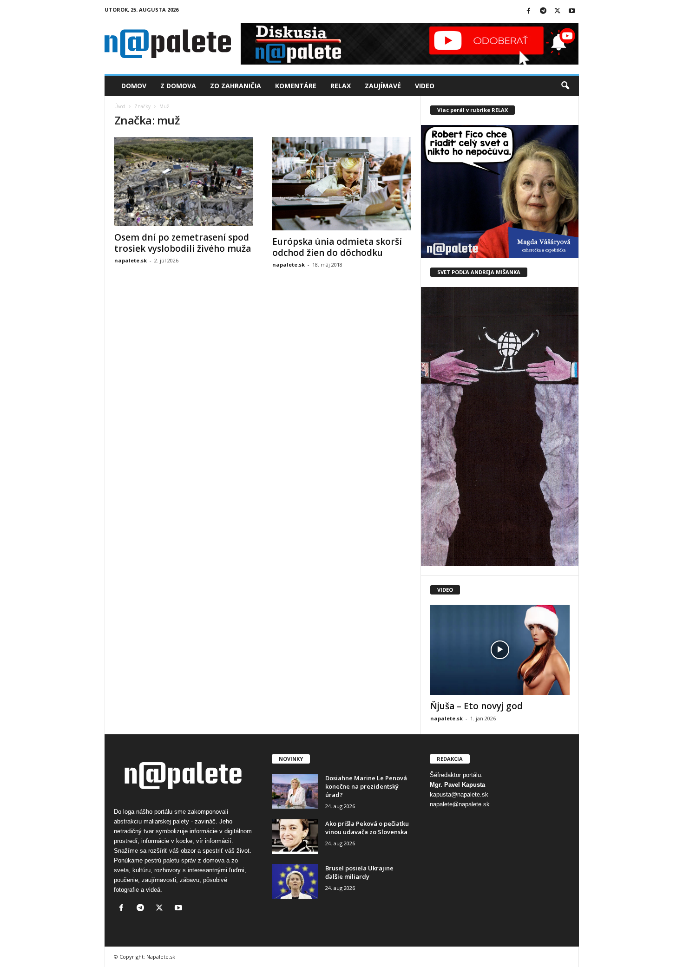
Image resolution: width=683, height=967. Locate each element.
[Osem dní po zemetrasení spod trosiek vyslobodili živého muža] (184, 181)
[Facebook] (528, 11)
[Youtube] (572, 11)
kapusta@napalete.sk (459, 794)
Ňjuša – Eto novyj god (476, 706)
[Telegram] (543, 11)
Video (424, 85)
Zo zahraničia (235, 85)
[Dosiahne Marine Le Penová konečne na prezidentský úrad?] (295, 791)
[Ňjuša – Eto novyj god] (500, 650)
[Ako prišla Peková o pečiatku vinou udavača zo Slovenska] (295, 836)
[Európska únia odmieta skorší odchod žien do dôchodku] (342, 183)
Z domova (178, 85)
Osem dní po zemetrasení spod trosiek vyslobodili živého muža (182, 243)
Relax (340, 85)
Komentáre (295, 85)
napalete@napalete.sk (460, 804)
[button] (565, 86)
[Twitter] (557, 11)
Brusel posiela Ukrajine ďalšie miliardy (359, 872)
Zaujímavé (383, 85)
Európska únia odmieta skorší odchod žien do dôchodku (337, 247)
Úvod (119, 106)
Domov (133, 85)
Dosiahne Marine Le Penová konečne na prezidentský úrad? (366, 786)
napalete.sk (130, 260)
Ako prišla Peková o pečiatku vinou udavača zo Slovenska (367, 827)
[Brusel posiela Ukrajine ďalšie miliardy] (295, 881)
